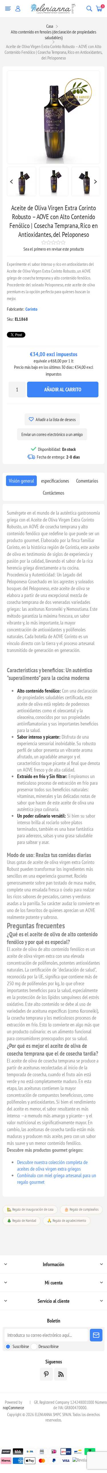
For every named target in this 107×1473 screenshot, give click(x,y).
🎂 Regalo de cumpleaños (81, 1209)
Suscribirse (21, 1346)
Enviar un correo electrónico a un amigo (52, 434)
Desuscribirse (49, 1346)
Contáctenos (53, 492)
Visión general (21, 480)
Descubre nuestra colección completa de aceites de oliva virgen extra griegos (52, 1165)
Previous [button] (11, 181)
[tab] (21, 480)
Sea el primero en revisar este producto (53, 249)
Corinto (31, 309)
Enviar (96, 1335)
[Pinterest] (46, 1374)
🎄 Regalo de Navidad (21, 1220)
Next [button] (96, 181)
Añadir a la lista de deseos (56, 419)
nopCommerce (13, 1407)
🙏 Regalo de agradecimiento (66, 1220)
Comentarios (87, 480)
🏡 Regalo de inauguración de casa (30, 1209)
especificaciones (55, 480)
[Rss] (60, 1374)
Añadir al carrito (62, 389)
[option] (21, 181)
